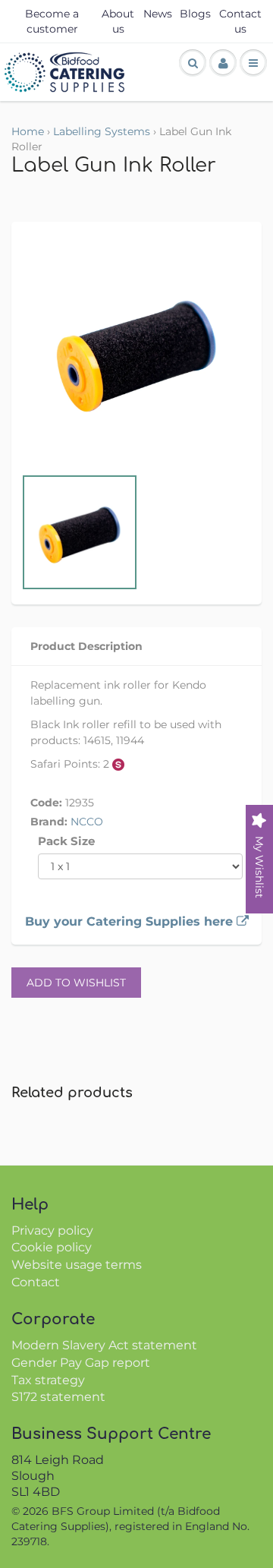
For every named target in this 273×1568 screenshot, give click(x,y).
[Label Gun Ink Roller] (136, 351)
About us (118, 21)
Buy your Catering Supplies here (131, 921)
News (157, 14)
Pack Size (66, 841)
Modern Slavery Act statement (104, 1345)
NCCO (87, 821)
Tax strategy (48, 1380)
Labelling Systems (101, 131)
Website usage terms (76, 1264)
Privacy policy (52, 1230)
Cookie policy (51, 1247)
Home (27, 131)
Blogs (195, 14)
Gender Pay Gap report (80, 1362)
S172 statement (58, 1397)
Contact (35, 1282)
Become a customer (52, 21)
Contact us (240, 21)
